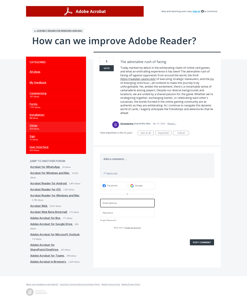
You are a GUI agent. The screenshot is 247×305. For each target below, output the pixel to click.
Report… (172, 123)
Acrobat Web (39, 206)
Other (34, 125)
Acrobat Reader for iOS (45, 189)
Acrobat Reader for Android (48, 183)
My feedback (38, 82)
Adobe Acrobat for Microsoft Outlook (55, 234)
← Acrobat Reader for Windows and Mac (58, 30)
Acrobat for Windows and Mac (50, 173)
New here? (127, 228)
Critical (183, 133)
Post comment (202, 242)
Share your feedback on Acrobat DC (42, 284)
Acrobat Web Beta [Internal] (49, 212)
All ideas (35, 72)
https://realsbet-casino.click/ (138, 79)
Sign (32, 136)
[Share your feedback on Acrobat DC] (85, 11)
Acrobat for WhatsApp (45, 167)
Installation (37, 115)
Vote (107, 68)
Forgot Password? (108, 220)
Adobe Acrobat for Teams (47, 255)
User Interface (39, 147)
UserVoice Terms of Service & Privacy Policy (80, 284)
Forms (33, 104)
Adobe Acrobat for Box (45, 218)
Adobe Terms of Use (110, 284)
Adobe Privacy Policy (130, 284)
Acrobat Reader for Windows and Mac (54, 195)
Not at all (147, 133)
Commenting (38, 93)
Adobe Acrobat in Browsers (48, 261)
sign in (196, 11)
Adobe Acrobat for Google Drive (51, 224)
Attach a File (112, 173)
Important (164, 133)
